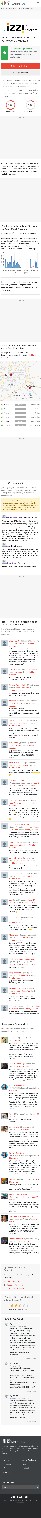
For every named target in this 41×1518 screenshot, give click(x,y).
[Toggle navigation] (38, 3)
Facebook (25, 1468)
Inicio (3, 8)
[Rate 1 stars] (12, 1305)
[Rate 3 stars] (20, 1305)
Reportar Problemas (21, 66)
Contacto (5, 1476)
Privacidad (6, 1472)
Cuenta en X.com (13, 1281)
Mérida (31, 355)
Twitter (24, 1464)
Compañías (12, 8)
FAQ (3, 1468)
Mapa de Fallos (22, 73)
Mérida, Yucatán (16, 690)
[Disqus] (20, 540)
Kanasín (4, 358)
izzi (20, 8)
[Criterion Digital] (20, 1497)
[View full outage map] (20, 381)
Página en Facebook (15, 1285)
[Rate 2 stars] (16, 1305)
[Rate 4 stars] (25, 1305)
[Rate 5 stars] (29, 1305)
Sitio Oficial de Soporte (15, 1288)
